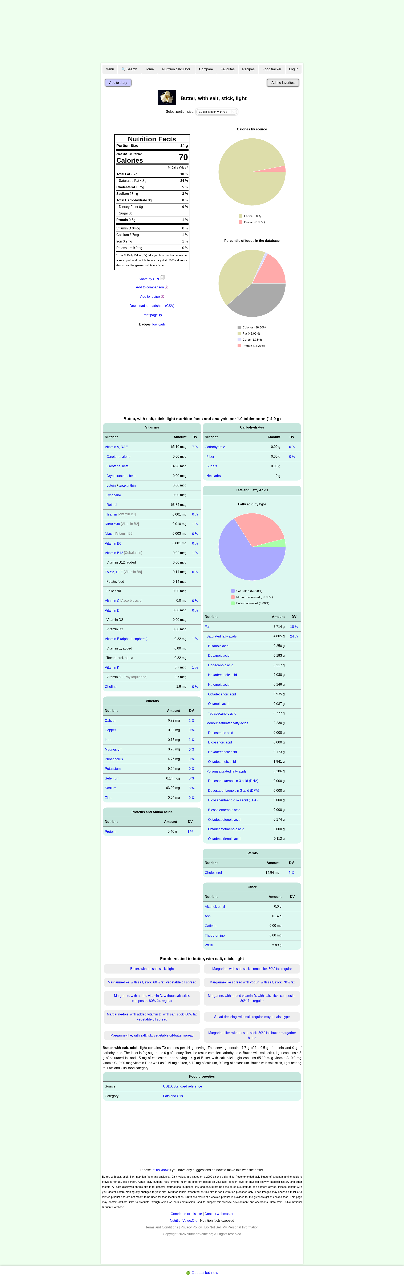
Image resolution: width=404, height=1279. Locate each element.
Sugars (211, 466)
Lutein (111, 485)
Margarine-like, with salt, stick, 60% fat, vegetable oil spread (152, 982)
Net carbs (213, 476)
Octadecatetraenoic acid (226, 829)
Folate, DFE (114, 572)
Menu (110, 69)
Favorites (228, 69)
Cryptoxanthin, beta (121, 476)
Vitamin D (112, 610)
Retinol (111, 504)
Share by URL (150, 279)
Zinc (108, 798)
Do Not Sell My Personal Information (231, 1227)
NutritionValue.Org (183, 1220)
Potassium (113, 768)
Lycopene (113, 495)
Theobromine (215, 935)
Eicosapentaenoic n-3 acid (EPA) (233, 800)
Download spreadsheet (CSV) (152, 306)
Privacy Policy (191, 1227)
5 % (291, 873)
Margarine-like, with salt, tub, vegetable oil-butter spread (152, 1035)
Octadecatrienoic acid (224, 839)
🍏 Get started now (202, 1273)
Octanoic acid (218, 704)
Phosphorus (114, 759)
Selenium (112, 778)
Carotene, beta (117, 466)
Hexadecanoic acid (222, 675)
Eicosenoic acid (220, 742)
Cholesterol (213, 873)
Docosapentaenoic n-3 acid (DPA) (233, 790)
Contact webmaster (219, 1214)
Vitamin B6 (113, 543)
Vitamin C (112, 601)
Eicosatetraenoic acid (224, 810)
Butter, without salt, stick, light (152, 969)
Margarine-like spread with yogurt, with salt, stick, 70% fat (252, 982)
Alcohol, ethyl (215, 906)
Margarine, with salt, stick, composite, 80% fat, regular (252, 969)
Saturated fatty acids (221, 636)
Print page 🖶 (152, 315)
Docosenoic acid (220, 732)
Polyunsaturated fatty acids (226, 771)
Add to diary (118, 82)
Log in (293, 69)
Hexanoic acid (219, 684)
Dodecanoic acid (220, 665)
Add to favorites (283, 82)
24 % (294, 636)
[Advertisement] (202, 31)
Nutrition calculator (176, 69)
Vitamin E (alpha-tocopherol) (126, 639)
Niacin (109, 534)
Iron (107, 740)
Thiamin (111, 514)
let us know (160, 1170)
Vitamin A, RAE (116, 447)
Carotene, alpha (118, 456)
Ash (208, 916)
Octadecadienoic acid (224, 819)
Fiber (210, 456)
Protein (110, 831)
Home (149, 69)
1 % (195, 524)
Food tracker (272, 69)
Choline (111, 686)
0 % (195, 514)
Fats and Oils (173, 1096)
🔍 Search (129, 69)
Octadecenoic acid (222, 761)
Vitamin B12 (114, 553)
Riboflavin (112, 524)
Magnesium (113, 749)
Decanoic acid (219, 655)
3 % (191, 788)
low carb (158, 324)
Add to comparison (150, 287)
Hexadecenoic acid (222, 752)
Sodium (110, 788)
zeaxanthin (127, 485)
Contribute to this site (186, 1214)
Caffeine (211, 926)
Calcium (111, 720)
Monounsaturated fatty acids (227, 723)
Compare (206, 69)
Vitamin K (112, 667)
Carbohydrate (215, 447)
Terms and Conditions (161, 1227)
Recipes (248, 69)
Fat (207, 626)
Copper (110, 730)
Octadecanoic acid (222, 694)
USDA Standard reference (182, 1086)
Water (209, 945)
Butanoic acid (218, 646)
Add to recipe (150, 296)
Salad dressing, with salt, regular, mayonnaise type (252, 1017)
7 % (195, 447)
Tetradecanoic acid (222, 713)
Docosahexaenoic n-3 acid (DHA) (233, 781)
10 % (294, 626)
